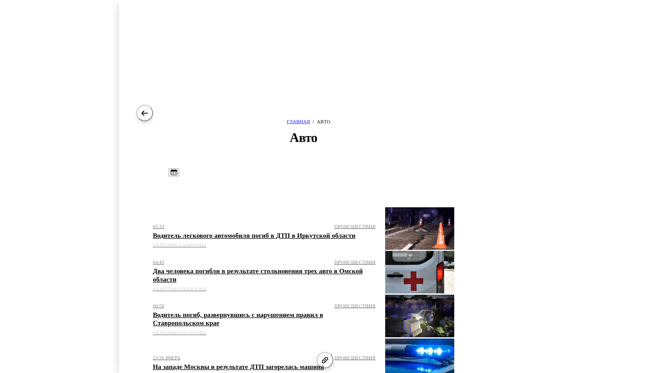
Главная (298, 121)
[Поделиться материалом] (325, 360)
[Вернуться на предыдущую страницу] (145, 113)
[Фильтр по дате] (174, 172)
